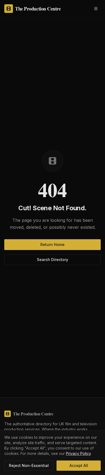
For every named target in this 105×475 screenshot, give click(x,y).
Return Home (52, 244)
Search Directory (52, 259)
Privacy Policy (78, 453)
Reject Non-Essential (29, 465)
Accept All (78, 465)
